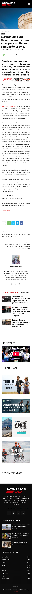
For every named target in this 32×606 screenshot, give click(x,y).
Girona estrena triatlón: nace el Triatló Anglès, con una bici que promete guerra (21, 300)
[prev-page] (3, 331)
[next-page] (6, 331)
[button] (28, 3)
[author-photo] (16, 264)
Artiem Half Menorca (8, 106)
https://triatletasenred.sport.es (16, 269)
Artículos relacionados (10, 292)
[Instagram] (13, 513)
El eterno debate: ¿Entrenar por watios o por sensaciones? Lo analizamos (21, 323)
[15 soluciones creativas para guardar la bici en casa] (6, 544)
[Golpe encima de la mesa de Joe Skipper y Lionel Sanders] (6, 527)
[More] (27, 55)
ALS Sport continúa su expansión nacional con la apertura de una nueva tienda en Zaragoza (21, 311)
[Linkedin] (16, 284)
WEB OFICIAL (6, 210)
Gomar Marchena (7, 49)
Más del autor (24, 292)
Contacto (16, 586)
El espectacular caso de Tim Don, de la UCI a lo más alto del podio (16, 235)
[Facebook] (21, 223)
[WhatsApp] (9, 223)
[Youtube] (23, 513)
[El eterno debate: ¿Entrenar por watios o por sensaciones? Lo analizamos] (6, 322)
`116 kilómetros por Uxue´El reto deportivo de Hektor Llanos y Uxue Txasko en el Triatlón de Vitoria (17, 246)
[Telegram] (17, 223)
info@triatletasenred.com (21, 508)
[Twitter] (13, 223)
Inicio (2, 31)
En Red (7, 31)
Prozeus (16, 591)
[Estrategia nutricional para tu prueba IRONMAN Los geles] (6, 536)
